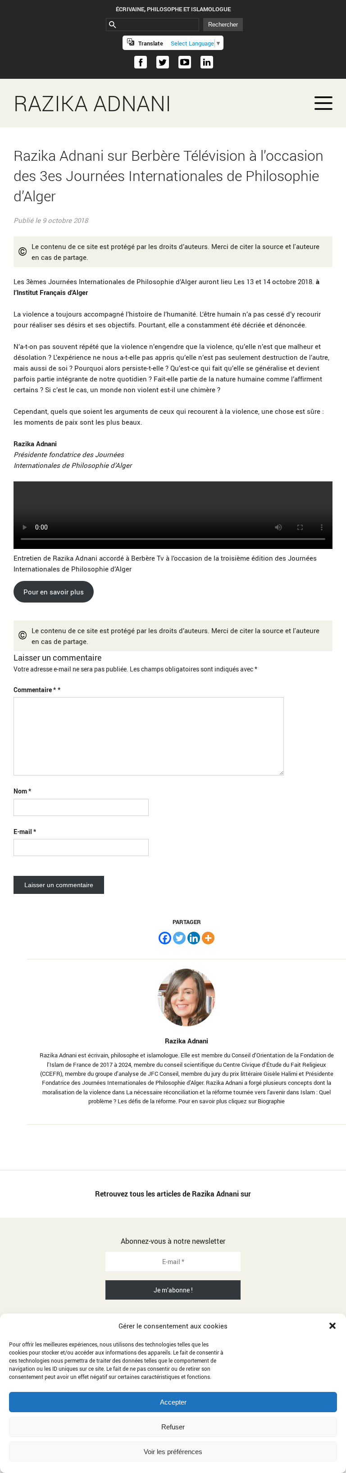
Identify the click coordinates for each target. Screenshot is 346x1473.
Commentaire (35, 689)
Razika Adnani (92, 103)
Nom (22, 791)
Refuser (173, 1427)
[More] (208, 938)
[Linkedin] (193, 938)
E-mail (25, 831)
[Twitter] (179, 938)
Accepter (173, 1402)
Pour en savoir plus (53, 591)
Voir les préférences (173, 1451)
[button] (332, 1325)
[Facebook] (165, 938)
